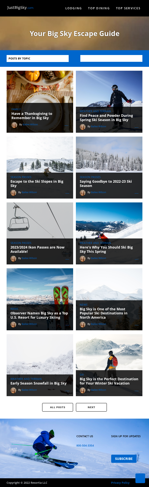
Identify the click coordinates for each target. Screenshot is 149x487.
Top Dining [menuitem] (99, 8)
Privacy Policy (120, 482)
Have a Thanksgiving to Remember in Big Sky (31, 116)
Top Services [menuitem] (128, 8)
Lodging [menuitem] (73, 8)
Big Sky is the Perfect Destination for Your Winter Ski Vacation (109, 381)
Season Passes (20, 177)
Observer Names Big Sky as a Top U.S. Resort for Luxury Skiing (39, 315)
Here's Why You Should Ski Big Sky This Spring (106, 249)
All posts (57, 407)
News (14, 308)
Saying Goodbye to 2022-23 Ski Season (106, 183)
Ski (82, 374)
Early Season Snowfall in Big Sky (38, 383)
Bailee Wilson (30, 124)
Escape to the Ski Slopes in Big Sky (36, 183)
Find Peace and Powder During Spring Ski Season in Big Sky (106, 118)
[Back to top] (140, 478)
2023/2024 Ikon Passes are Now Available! (37, 249)
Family (16, 109)
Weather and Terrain (95, 111)
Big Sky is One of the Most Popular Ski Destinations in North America (103, 313)
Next (91, 407)
